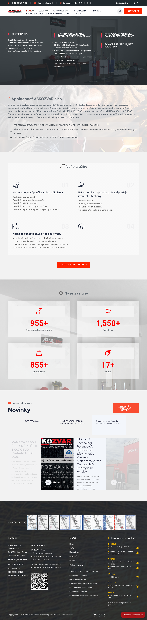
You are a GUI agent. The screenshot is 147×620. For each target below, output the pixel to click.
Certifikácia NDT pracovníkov (20, 48)
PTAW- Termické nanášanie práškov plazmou (72, 50)
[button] (120, 11)
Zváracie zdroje (85, 200)
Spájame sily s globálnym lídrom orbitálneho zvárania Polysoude (121, 422)
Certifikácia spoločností (24, 197)
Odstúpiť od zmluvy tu (133, 615)
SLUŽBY (42, 11)
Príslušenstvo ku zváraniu (90, 206)
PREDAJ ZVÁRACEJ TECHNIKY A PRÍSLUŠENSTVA (47, 14)
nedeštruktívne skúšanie (31, 51)
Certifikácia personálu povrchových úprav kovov (36, 209)
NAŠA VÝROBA (59, 11)
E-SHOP (77, 14)
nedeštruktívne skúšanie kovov (51, 247)
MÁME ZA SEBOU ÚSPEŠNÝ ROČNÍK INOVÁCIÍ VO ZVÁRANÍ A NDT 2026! (50, 422)
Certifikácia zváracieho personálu (29, 200)
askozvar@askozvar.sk (17, 560)
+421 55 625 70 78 (16, 564)
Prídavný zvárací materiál (90, 203)
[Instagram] (100, 615)
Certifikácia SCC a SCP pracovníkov (30, 206)
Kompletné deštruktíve (23, 247)
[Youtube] (104, 615)
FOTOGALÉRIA (79, 11)
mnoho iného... (106, 210)
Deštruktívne (13, 51)
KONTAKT (97, 11)
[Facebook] (95, 615)
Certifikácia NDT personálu (25, 203)
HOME (29, 11)
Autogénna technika (87, 210)
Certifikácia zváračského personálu (22, 40)
